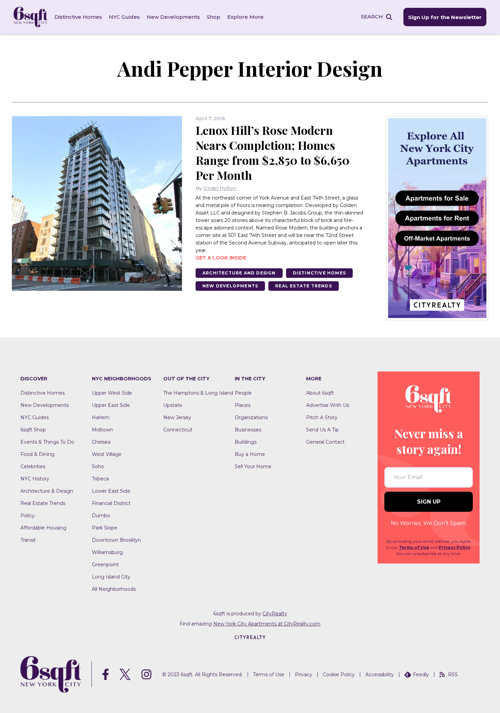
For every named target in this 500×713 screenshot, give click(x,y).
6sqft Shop (33, 430)
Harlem (101, 417)
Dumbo (101, 515)
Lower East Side (111, 491)
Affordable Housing (43, 528)
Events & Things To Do (47, 442)
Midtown (102, 430)
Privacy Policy (454, 547)
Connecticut (178, 430)
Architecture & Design (46, 491)
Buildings (245, 442)
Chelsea (101, 442)
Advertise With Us (327, 405)
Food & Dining (37, 454)
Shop (213, 17)
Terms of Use (414, 547)
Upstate (172, 405)
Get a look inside (221, 258)
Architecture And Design (239, 272)
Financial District (111, 503)
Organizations (251, 417)
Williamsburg (107, 552)
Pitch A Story (321, 417)
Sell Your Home (253, 466)
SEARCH (372, 16)
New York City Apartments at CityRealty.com (266, 624)
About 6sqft (320, 393)
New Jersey (177, 417)
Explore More (245, 17)
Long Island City (111, 577)
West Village (106, 454)
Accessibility (379, 674)
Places (242, 405)
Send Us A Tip (322, 430)
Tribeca (100, 479)
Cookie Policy (339, 674)
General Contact (325, 442)
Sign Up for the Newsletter (445, 17)
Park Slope (104, 528)
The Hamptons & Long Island (198, 393)
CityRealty (275, 614)
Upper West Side (112, 393)
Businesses (248, 430)
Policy (27, 515)
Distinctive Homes (78, 17)
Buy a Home (250, 454)
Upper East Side (111, 405)
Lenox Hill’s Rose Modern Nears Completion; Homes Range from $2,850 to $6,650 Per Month (273, 152)
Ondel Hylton (219, 188)
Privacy (303, 674)
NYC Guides (124, 17)
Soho (98, 466)
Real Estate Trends (303, 285)
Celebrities (32, 466)
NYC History (34, 479)
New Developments (173, 17)
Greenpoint (105, 564)
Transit (28, 540)
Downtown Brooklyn (116, 540)
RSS (453, 674)
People (243, 393)
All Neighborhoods (114, 589)
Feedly (421, 674)
